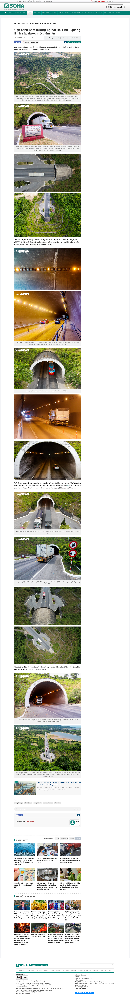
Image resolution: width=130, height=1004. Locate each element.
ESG (24, 13)
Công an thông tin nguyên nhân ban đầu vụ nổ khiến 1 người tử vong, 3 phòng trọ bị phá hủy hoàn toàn (47, 886)
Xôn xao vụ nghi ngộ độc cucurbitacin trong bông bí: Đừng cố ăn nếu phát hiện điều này (39, 915)
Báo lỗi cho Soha (75, 42)
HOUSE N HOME (21, 1)
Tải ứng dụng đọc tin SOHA (39, 965)
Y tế (33, 24)
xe (68, 485)
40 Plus (54, 13)
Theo (48, 809)
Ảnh (106, 970)
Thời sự (30, 13)
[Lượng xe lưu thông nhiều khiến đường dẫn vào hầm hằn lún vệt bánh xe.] (47, 368)
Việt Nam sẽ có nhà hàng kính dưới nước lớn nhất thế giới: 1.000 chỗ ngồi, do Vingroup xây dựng (24, 861)
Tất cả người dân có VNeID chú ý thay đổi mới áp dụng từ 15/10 (47, 860)
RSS (110, 970)
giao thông (57, 803)
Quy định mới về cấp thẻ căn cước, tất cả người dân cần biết (24, 885)
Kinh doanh (37, 13)
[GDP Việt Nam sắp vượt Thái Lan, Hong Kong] (39, 928)
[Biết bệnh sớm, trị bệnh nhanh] (116, 6)
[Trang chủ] (14, 6)
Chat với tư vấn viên (85, 993)
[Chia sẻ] (17, 42)
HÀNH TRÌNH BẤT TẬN (34, 1)
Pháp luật (91, 13)
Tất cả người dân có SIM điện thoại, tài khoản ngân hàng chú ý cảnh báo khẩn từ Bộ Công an (70, 886)
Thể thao (67, 13)
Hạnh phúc (18, 13)
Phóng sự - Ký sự (40, 24)
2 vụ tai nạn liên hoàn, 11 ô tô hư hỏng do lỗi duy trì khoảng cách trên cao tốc (70, 860)
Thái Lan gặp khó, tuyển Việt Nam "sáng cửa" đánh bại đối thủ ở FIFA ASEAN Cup (56, 915)
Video (101, 970)
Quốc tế (60, 13)
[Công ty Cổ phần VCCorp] (40, 977)
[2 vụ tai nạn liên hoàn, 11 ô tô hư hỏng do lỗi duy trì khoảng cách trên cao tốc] (70, 849)
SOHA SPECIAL (47, 1)
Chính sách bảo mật (80, 988)
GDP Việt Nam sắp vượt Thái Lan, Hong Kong (39, 935)
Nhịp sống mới (76, 13)
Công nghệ (111, 13)
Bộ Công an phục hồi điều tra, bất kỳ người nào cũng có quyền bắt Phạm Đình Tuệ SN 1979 (73, 916)
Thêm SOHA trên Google (31, 42)
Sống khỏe (99, 13)
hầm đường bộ (48, 803)
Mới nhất (10, 13)
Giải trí (84, 13)
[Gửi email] (65, 42)
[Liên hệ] (78, 815)
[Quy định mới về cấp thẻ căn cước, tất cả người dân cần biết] (24, 874)
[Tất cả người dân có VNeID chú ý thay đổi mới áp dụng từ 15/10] (47, 849)
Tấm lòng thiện (51, 24)
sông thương (18, 803)
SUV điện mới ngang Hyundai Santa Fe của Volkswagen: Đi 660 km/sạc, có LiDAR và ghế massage (72, 939)
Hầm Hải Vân (28, 803)
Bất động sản (46, 13)
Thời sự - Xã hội (30, 970)
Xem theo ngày (48, 838)
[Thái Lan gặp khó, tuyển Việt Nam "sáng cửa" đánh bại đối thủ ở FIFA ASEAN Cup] (56, 905)
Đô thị (23, 24)
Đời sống (118, 13)
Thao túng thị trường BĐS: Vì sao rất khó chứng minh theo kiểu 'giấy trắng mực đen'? (21, 915)
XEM (78, 838)
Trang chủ (21, 970)
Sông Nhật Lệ (38, 803)
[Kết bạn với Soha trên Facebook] (72, 822)
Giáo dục (28, 24)
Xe (105, 13)
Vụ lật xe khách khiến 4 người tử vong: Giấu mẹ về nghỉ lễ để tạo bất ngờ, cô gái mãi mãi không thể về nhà (56, 939)
